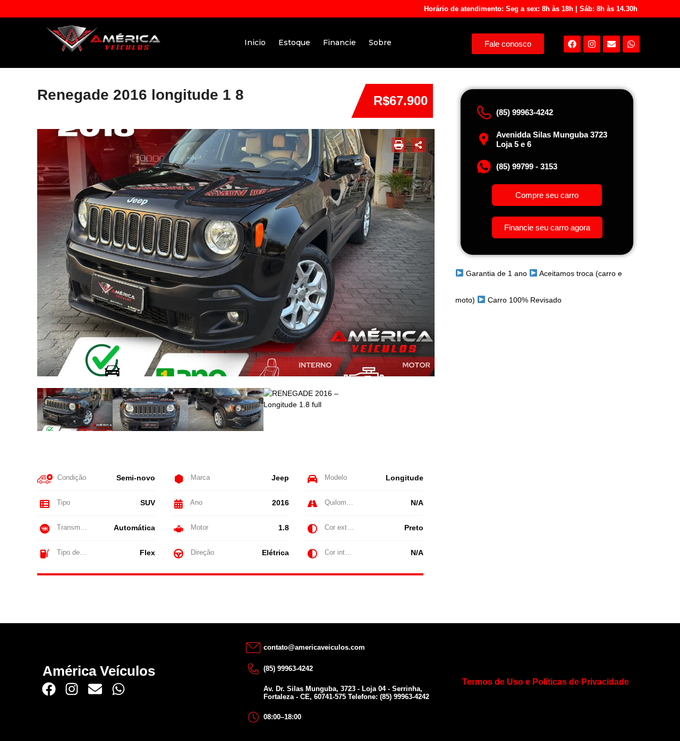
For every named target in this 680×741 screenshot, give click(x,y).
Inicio (255, 42)
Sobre (380, 42)
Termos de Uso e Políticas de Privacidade (545, 681)
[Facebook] (572, 44)
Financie (339, 42)
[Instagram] (591, 44)
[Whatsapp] (631, 44)
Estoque (294, 42)
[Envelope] (611, 44)
